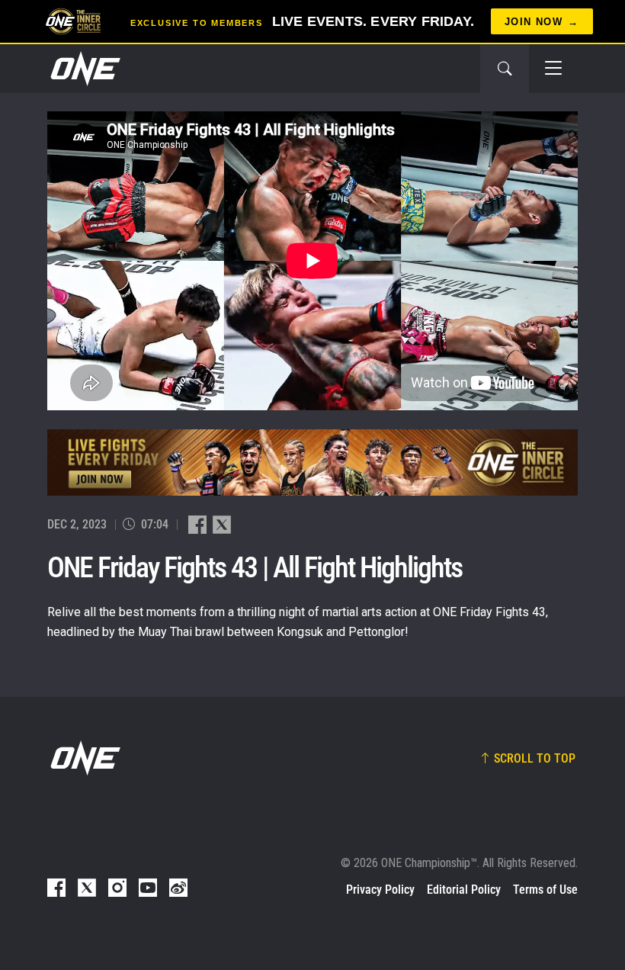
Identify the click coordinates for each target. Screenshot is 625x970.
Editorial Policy (464, 889)
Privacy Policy (380, 889)
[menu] (553, 68)
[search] (504, 68)
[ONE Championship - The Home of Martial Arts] (83, 68)
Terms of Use (545, 889)
